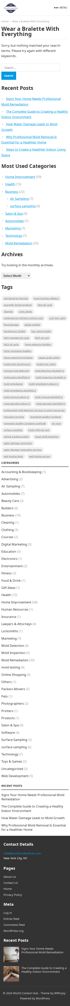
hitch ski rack (42, 337)
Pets (4, 696)
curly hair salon (57, 318)
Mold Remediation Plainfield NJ (20, 390)
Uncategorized (12, 769)
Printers (7, 711)
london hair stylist (46, 364)
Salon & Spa (14, 213)
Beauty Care (10, 501)
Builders (7, 508)
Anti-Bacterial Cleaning (16, 298)
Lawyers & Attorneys (16, 624)
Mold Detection (12, 645)
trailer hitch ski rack (38, 430)
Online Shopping (13, 675)
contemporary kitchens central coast (23, 318)
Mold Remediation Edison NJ (43, 384)
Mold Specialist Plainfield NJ (50, 403)
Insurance (8, 617)
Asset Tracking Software (46, 298)
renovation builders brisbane (45, 416)
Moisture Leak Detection (16, 370)
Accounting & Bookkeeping (21, 472)
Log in (8, 913)
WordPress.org (14, 931)
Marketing (13, 228)
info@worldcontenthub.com (22, 853)
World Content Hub (25, 993)
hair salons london (41, 331)
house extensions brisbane (18, 357)
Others (6, 682)
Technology (13, 236)
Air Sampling (19, 199)
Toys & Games (11, 761)
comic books (25, 311)
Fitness (6, 573)
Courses (7, 537)
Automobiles (14, 221)
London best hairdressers (17, 364)
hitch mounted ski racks (16, 337)
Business (11, 192)
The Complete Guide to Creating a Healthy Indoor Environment (43, 969)
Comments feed (14, 925)
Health (10, 184)
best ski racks (45, 305)
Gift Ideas (8, 588)
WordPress (43, 998)
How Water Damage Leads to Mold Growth (33, 818)
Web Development (15, 776)
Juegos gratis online (49, 357)
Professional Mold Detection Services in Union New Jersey (34, 410)
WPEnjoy (59, 993)
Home (5, 21)
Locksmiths (9, 631)
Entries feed (11, 919)
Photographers (12, 703)
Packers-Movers (13, 689)
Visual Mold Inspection (47, 436)
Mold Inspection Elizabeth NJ (51, 377)
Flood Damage (11, 324)
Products (8, 718)
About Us (10, 877)
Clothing (7, 530)
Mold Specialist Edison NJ (17, 403)
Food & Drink (11, 580)
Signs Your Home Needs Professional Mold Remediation (42, 950)
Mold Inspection (13, 653)
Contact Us (11, 883)
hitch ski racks (11, 344)
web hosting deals (13, 456)
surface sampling (23, 206)
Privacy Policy (13, 895)
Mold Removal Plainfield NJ (49, 397)
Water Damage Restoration (18, 443)
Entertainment (12, 566)
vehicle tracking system (16, 436)
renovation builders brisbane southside (25, 423)
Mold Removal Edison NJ (16, 397)
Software (8, 732)
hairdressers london (14, 331)
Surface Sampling (14, 740)
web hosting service (39, 456)
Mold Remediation (18, 243)
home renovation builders (18, 351)
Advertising (9, 479)
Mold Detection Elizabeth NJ (49, 370)
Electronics (9, 559)
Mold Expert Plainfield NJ (17, 377)
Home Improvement (20, 177)
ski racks (56, 423)
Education (8, 551)
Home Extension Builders (38, 344)
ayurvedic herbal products (18, 305)
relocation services (14, 416)
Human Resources (14, 609)
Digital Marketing (14, 544)
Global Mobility (32, 324)
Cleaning (8, 311)
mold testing (10, 667)
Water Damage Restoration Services (23, 449)
